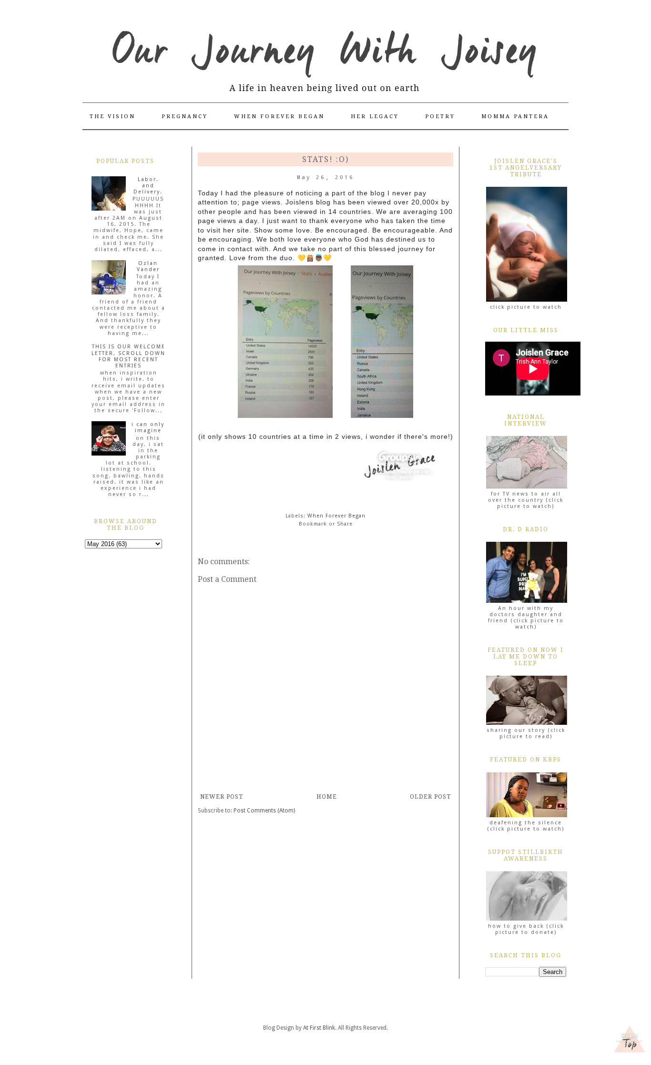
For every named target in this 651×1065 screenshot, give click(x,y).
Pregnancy (185, 116)
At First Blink (319, 1027)
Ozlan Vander (148, 266)
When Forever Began (279, 116)
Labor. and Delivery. (148, 185)
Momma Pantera (515, 116)
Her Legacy (375, 116)
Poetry (440, 116)
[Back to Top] (629, 1040)
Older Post (430, 796)
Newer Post (221, 796)
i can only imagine (148, 427)
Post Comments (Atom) (264, 810)
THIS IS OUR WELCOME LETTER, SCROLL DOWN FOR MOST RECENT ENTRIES (128, 356)
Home (326, 796)
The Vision (112, 116)
